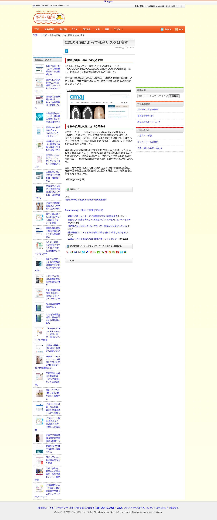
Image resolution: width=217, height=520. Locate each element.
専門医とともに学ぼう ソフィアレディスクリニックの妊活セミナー (47, 161)
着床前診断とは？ (145, 116)
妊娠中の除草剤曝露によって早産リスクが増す (53, 206)
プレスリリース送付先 (147, 142)
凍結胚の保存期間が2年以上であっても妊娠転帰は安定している (47, 102)
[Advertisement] (123, 16)
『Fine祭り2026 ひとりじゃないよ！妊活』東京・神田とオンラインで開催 (47, 334)
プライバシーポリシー (57, 507)
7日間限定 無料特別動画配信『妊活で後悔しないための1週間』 (47, 379)
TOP (35, 35)
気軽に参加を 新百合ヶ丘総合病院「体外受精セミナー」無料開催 (47, 474)
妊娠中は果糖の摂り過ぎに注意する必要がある (53, 348)
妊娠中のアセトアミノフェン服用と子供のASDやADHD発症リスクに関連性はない (47, 362)
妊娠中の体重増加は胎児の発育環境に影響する (53, 438)
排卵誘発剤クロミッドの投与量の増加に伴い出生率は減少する (97, 232)
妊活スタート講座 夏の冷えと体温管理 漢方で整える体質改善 (47, 424)
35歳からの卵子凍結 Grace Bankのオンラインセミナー (93, 239)
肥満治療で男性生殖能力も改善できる (53, 449)
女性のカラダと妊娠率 (147, 109)
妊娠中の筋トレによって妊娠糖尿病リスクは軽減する (93, 216)
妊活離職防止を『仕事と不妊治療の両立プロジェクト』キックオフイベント (47, 491)
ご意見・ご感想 (144, 135)
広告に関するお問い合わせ (149, 148)
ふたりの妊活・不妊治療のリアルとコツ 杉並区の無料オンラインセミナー (47, 248)
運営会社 (174, 507)
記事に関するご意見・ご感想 (109, 507)
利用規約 (42, 507)
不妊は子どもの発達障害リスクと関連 (53, 460)
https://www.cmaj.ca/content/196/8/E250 (85, 199)
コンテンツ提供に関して (157, 507)
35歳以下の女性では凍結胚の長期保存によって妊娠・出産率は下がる (47, 192)
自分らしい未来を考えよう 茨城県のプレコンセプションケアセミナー (47, 85)
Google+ (108, 1)
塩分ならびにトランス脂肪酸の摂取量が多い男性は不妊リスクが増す (47, 265)
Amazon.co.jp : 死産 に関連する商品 (84, 210)
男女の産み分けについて (148, 122)
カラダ (43, 35)
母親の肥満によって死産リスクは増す (96, 42)
